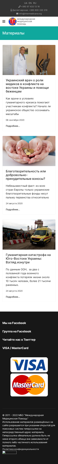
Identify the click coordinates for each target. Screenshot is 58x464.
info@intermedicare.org (30, 13)
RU (34, 3)
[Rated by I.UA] (9, 453)
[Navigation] (3, 21)
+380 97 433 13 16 (30, 6)
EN (30, 3)
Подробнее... (13, 125)
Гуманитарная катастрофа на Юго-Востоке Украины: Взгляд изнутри (28, 258)
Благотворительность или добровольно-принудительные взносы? (26, 175)
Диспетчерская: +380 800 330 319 (30, 10)
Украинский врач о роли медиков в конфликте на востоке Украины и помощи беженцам (27, 85)
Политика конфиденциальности (20, 449)
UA (25, 3)
